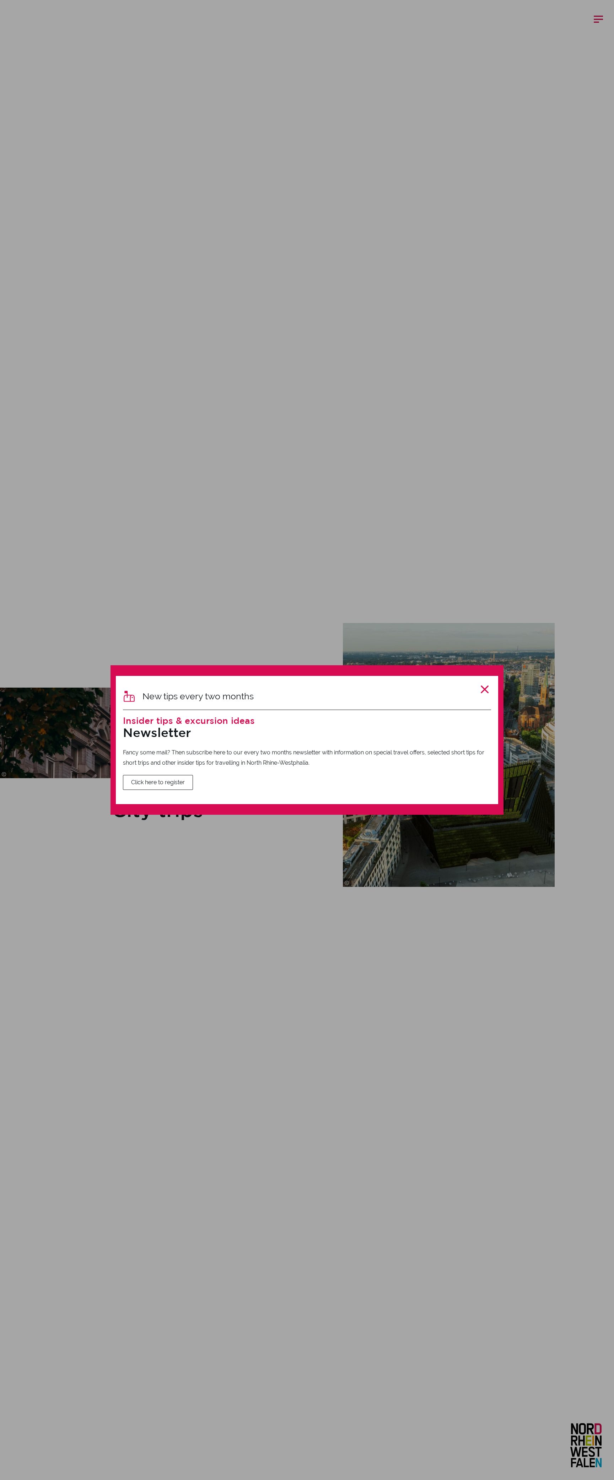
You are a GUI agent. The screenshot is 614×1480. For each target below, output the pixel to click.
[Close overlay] (485, 689)
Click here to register (158, 782)
